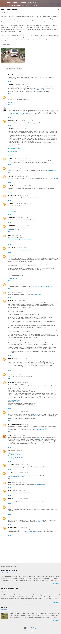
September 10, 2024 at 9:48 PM (24, 185)
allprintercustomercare (30, 220)
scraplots (10, 256)
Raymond (10, 358)
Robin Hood (11, 168)
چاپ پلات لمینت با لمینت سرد (15, 457)
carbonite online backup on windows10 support (20, 239)
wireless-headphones (13, 229)
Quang (9, 518)
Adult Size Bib (11, 102)
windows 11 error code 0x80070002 (44, 286)
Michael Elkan (34, 630)
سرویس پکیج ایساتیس (13, 458)
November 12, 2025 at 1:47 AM (17, 450)
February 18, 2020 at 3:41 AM (21, 84)
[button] (59, 10)
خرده (9, 277)
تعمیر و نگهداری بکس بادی (14, 454)
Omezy (10, 435)
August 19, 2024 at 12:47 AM (20, 158)
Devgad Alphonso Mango (40, 90)
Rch (9, 450)
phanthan (10, 498)
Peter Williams (12, 195)
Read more (56, 584)
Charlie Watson (12, 185)
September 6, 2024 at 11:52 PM (22, 168)
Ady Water (11, 507)
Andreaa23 (11, 158)
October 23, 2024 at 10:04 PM (18, 235)
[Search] (59, 3)
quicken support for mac (41, 467)
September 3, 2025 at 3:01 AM (21, 374)
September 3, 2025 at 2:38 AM (20, 358)
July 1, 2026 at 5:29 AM (22, 527)
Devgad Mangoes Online (14, 120)
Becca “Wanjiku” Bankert (9, 570)
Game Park (4, 607)
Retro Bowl (41, 439)
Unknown (10, 97)
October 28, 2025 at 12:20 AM (18, 435)
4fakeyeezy (11, 300)
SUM (9, 292)
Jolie (9, 108)
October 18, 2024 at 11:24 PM (23, 225)
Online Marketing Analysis (14, 148)
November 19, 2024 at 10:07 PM (18, 284)
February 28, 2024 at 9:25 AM (21, 128)
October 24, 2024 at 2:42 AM (21, 247)
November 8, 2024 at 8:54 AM (20, 256)
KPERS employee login (35, 531)
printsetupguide (12, 211)
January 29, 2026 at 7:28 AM (20, 506)
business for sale (12, 151)
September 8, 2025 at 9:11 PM (21, 411)
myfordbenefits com (41, 429)
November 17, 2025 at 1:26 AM (21, 472)
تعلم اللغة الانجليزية (12, 278)
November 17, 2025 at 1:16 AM (21, 464)
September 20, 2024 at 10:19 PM (23, 195)
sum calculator (37, 294)
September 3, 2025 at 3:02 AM (21, 382)
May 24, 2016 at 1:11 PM (21, 75)
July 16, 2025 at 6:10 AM (16, 292)
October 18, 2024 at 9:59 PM (23, 217)
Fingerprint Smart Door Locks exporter (20, 113)
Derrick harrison (12, 527)
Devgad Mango (32, 123)
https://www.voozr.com (14, 400)
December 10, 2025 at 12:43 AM (21, 498)
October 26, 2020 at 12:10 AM (19, 97)
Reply (9, 81)
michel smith (11, 247)
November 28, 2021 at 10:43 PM (18, 108)
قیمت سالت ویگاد (12, 453)
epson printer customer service (22, 493)
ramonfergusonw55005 (14, 424)
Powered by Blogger (31, 628)
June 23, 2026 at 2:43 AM (17, 518)
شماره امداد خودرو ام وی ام (15, 456)
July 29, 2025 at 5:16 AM (20, 300)
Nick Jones (11, 464)
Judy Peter (11, 412)
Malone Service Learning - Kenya (21, 3)
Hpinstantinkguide (51, 170)
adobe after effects (40, 484)
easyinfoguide (35, 197)
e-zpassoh (43, 501)
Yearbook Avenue (40, 521)
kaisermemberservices (31, 364)
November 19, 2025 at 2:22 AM (19, 490)
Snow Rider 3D (38, 415)
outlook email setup (25, 250)
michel (9, 235)
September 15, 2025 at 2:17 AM (28, 424)
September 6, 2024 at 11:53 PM (22, 176)
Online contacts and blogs (9, 589)
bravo (9, 284)
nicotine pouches (20, 310)
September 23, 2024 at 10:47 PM (24, 203)
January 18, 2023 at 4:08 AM (28, 120)
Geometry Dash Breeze (35, 160)
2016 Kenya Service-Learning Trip (13, 68)
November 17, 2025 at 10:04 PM (19, 482)
